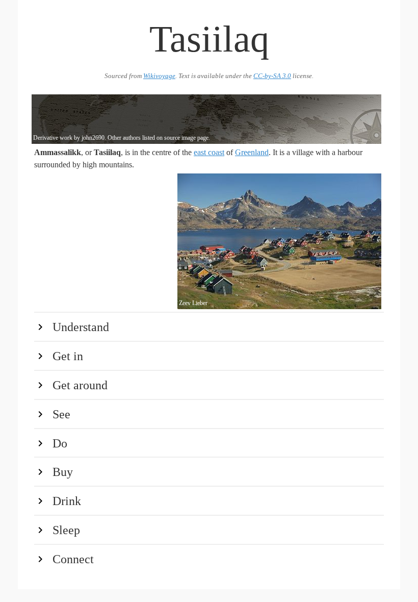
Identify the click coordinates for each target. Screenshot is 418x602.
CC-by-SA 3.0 (272, 76)
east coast (209, 152)
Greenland (252, 152)
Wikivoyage (159, 76)
